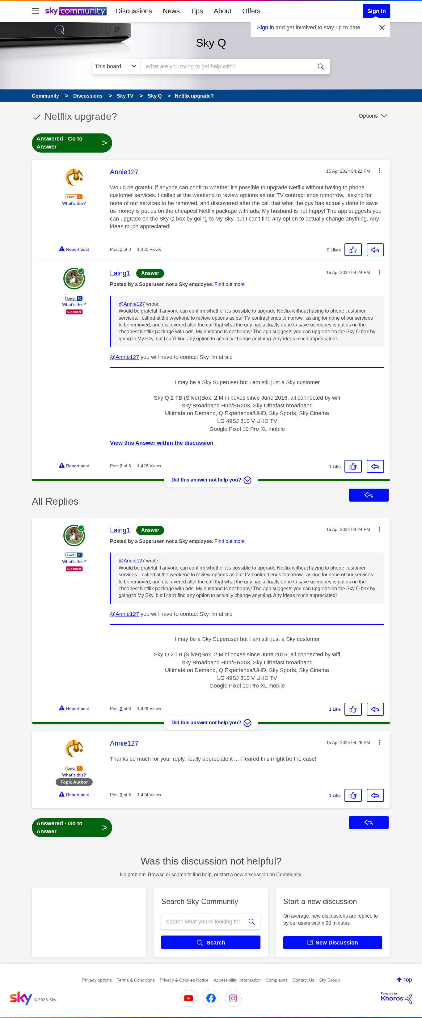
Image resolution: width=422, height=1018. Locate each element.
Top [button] (407, 980)
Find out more (229, 284)
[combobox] (226, 66)
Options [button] (368, 116)
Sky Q (211, 42)
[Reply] (375, 249)
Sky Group (329, 980)
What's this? (74, 203)
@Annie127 (132, 304)
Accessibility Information (237, 980)
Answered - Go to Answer (72, 143)
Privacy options (97, 980)
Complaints (277, 980)
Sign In (376, 11)
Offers (251, 11)
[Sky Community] (76, 11)
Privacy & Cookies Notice (184, 980)
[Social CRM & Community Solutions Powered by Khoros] (396, 998)
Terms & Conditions (136, 980)
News (171, 11)
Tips (197, 11)
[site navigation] (35, 11)
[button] (379, 170)
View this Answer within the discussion (161, 443)
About (222, 11)
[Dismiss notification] (382, 28)
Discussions (134, 11)
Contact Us (303, 980)
